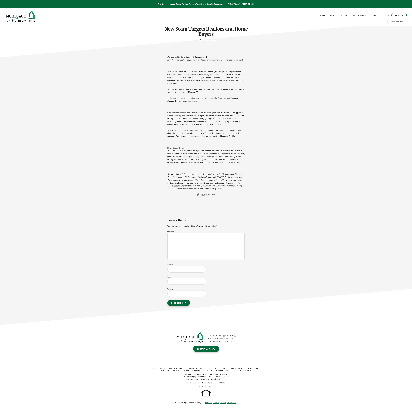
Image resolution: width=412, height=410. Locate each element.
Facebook (208, 403)
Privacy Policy (232, 403)
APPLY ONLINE (248, 4)
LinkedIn (223, 403)
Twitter (216, 403)
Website (170, 289)
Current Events (210, 194)
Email (170, 277)
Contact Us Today (206, 349)
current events (210, 196)
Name (170, 265)
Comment (171, 232)
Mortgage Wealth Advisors (21, 17)
